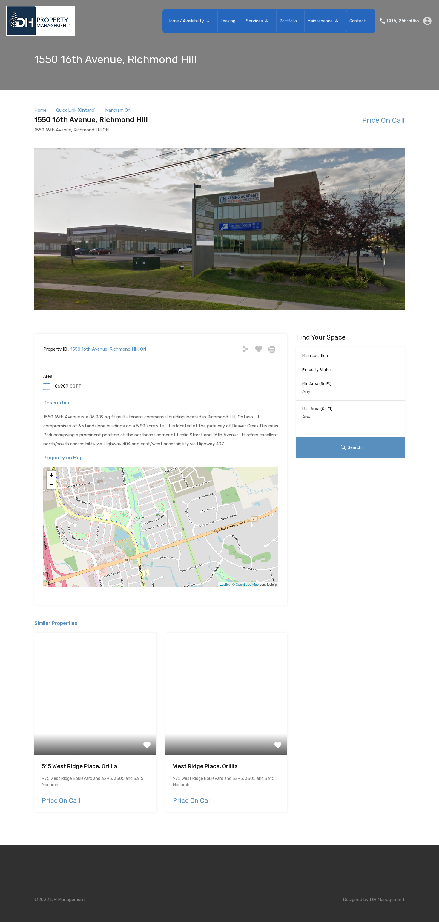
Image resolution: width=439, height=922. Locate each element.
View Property (95, 730)
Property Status (317, 369)
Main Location (315, 355)
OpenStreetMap (247, 584)
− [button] (51, 484)
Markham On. (118, 110)
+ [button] (51, 475)
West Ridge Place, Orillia (205, 766)
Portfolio (288, 21)
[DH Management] (40, 33)
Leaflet (225, 584)
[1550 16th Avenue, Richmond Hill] (161, 518)
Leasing (228, 21)
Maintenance (320, 21)
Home (40, 110)
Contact (357, 21)
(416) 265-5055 (403, 21)
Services (254, 21)
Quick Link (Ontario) (76, 110)
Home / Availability (186, 21)
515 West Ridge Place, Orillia (79, 766)
